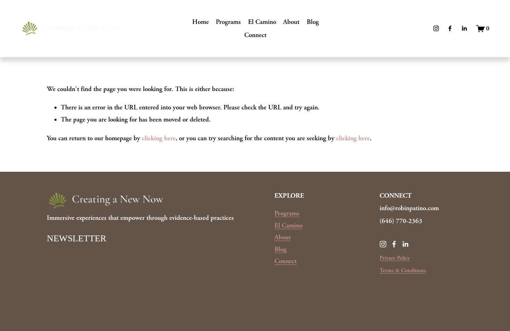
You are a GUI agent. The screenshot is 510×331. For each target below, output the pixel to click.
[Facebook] (450, 28)
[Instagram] (436, 28)
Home (200, 22)
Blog (313, 22)
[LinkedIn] (464, 28)
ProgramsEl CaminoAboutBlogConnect (288, 237)
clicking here (159, 138)
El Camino (262, 22)
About (291, 22)
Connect (255, 35)
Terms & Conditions (403, 270)
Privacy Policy (395, 258)
